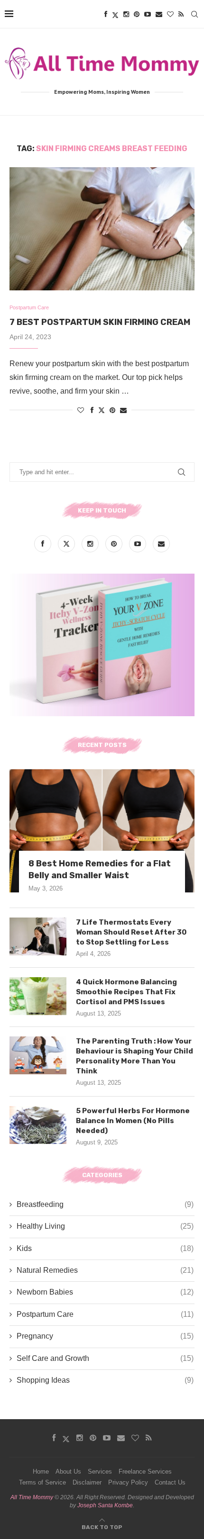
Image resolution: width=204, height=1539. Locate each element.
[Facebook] (105, 14)
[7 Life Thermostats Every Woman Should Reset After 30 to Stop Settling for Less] (37, 936)
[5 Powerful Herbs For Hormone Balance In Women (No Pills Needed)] (37, 1125)
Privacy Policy (128, 1482)
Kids (105, 1248)
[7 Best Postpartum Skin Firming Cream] (102, 228)
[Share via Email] (123, 410)
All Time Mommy (31, 1497)
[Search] (194, 14)
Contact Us (170, 1482)
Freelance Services (145, 1471)
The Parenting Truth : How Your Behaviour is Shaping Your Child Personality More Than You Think (134, 1056)
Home (41, 1471)
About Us (68, 1471)
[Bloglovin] (170, 14)
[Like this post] (80, 410)
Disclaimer (87, 1482)
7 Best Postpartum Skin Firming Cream (99, 322)
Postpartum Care (105, 1314)
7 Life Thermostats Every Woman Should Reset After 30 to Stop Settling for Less (131, 932)
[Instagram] (126, 14)
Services (100, 1471)
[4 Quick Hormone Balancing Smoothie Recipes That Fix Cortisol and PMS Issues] (37, 996)
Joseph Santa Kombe (105, 1505)
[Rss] (181, 14)
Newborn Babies (105, 1292)
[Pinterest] (136, 14)
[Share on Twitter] (101, 410)
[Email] (159, 14)
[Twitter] (115, 14)
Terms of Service (42, 1482)
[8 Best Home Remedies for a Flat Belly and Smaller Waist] (102, 830)
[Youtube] (147, 14)
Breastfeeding (105, 1204)
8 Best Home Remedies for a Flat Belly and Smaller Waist (99, 869)
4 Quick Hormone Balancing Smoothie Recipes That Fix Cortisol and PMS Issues (126, 992)
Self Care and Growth (105, 1358)
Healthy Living (105, 1226)
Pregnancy (105, 1336)
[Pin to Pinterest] (112, 410)
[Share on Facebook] (92, 410)
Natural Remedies (105, 1270)
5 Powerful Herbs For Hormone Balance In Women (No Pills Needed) (133, 1121)
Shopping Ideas (105, 1380)
